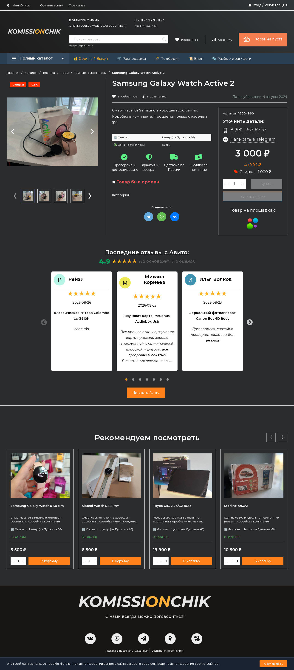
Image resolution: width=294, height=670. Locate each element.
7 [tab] (167, 377)
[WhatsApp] (161, 216)
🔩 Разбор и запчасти (231, 58)
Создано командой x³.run (168, 650)
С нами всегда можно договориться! (97, 25)
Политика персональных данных (127, 650)
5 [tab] (154, 377)
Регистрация (275, 5)
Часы (64, 72)
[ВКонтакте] (174, 216)
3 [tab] (140, 377)
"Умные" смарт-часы (90, 72)
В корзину (49, 561)
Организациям (51, 5)
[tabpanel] (81, 321)
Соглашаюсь (273, 663)
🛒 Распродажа (131, 58)
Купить (266, 184)
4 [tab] (147, 377)
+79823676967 (149, 20)
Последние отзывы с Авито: (147, 252)
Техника (49, 72)
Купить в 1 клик (252, 196)
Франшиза (77, 5)
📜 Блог (196, 58)
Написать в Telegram (253, 139)
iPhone (88, 45)
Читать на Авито (146, 393)
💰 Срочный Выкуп (91, 58)
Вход (257, 5)
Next (248, 321)
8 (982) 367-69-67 (248, 129)
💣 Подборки (167, 58)
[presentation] (12, 132)
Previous (42, 321)
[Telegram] (148, 216)
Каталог (31, 72)
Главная (13, 72)
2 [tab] (133, 377)
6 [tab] (160, 377)
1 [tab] (126, 377)
